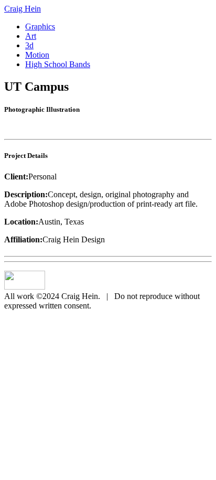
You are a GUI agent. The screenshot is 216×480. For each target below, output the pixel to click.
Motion (37, 54)
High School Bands (57, 64)
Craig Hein (22, 8)
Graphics (40, 26)
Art (30, 35)
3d (29, 45)
